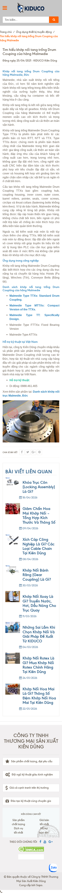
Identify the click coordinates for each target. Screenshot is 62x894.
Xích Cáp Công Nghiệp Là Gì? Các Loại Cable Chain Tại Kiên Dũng (38, 546)
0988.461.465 (28, 386)
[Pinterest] (39, 452)
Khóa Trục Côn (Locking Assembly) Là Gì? (39, 487)
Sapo (39, 885)
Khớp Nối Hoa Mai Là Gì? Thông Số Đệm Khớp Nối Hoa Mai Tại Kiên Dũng (39, 696)
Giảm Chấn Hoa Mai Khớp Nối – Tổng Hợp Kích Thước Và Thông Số (39, 515)
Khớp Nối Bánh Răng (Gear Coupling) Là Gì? (37, 575)
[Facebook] (21, 452)
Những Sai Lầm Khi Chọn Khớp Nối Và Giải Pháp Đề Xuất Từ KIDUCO (39, 634)
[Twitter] (27, 452)
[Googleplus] (33, 452)
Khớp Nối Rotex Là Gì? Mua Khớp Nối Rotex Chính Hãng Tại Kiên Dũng (38, 665)
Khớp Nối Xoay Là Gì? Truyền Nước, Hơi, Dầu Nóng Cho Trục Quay (39, 603)
